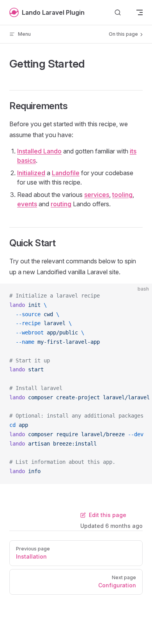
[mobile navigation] (139, 12)
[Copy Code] (139, 296)
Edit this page (107, 515)
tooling (122, 194)
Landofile (66, 173)
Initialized (31, 173)
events (27, 204)
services (96, 194)
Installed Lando (39, 151)
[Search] (117, 12)
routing (61, 204)
